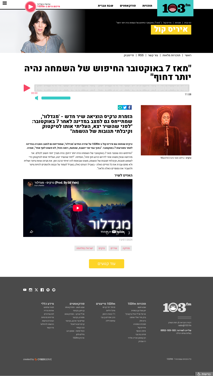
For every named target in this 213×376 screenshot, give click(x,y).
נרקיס (102, 248)
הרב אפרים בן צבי (108, 317)
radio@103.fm (184, 326)
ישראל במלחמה (85, 248)
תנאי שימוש (49, 307)
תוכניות (178, 22)
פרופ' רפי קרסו (109, 307)
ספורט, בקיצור (78, 317)
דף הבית (187, 22)
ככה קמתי (80, 328)
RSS (141, 55)
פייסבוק (129, 55)
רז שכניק (142, 341)
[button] (147, 4)
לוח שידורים (49, 314)
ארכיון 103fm (78, 338)
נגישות (206, 374)
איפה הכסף (141, 331)
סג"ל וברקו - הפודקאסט (74, 314)
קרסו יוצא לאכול (77, 324)
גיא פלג (142, 321)
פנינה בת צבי (140, 334)
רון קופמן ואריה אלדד (137, 338)
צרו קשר (50, 328)
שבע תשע (142, 307)
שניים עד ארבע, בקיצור (74, 321)
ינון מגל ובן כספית (138, 311)
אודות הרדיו (49, 311)
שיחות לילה (110, 321)
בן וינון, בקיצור (78, 311)
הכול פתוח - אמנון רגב (75, 331)
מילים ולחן (80, 334)
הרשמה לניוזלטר (47, 324)
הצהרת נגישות (48, 321)
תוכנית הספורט (139, 324)
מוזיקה (126, 248)
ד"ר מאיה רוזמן (109, 314)
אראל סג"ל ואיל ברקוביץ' (135, 314)
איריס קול (167, 22)
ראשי (188, 55)
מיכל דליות (110, 311)
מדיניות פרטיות (47, 317)
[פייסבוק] (129, 107)
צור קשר (153, 55)
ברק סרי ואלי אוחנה (138, 317)
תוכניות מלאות (171, 55)
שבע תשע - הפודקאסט (74, 307)
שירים (114, 248)
